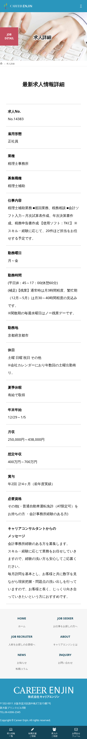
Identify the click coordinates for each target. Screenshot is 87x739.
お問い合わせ (65, 662)
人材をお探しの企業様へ (21, 644)
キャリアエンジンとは (65, 644)
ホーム (21, 626)
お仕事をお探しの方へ (65, 626)
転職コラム (22, 669)
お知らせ (22, 662)
